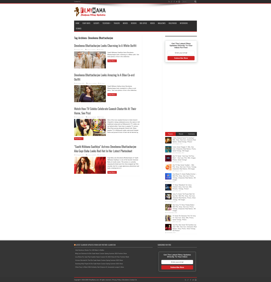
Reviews (134, 23)
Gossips (96, 23)
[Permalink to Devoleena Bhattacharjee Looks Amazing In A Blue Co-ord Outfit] (90, 101)
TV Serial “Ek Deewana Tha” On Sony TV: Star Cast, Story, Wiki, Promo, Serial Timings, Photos (184, 217)
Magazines (161, 23)
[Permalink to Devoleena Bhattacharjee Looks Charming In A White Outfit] (90, 68)
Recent (181, 134)
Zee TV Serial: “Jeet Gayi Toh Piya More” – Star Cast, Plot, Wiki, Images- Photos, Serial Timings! (184, 158)
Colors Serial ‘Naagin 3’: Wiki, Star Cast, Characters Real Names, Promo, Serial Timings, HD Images (184, 149)
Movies (125, 23)
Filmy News (86, 23)
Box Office (143, 23)
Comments (191, 134)
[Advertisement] (152, 69)
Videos (152, 23)
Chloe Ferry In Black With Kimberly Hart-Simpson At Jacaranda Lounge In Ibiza (99, 267)
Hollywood (173, 23)
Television (106, 23)
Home (77, 23)
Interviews (184, 23)
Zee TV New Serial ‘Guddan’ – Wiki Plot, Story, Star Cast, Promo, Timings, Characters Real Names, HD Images (185, 167)
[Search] (195, 1)
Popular (170, 134)
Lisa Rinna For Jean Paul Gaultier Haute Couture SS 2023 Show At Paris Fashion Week (102, 257)
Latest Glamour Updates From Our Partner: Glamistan (96, 245)
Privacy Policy (116, 280)
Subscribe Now (181, 58)
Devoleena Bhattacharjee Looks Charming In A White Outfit (105, 45)
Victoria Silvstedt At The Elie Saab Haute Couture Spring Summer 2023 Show (99, 260)
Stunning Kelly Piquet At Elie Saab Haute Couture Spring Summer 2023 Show (99, 263)
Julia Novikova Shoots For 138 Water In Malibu (89, 250)
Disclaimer (125, 280)
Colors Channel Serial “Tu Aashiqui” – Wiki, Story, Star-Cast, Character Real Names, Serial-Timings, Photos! (184, 140)
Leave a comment (91, 49)
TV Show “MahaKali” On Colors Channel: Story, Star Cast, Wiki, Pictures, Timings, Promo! (182, 187)
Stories (78, 28)
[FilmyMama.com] (90, 15)
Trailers (117, 23)
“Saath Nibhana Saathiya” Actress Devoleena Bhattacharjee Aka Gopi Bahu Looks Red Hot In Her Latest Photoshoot (105, 148)
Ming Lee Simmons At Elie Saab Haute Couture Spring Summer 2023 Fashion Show (101, 253)
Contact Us (77, 1)
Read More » (112, 61)
